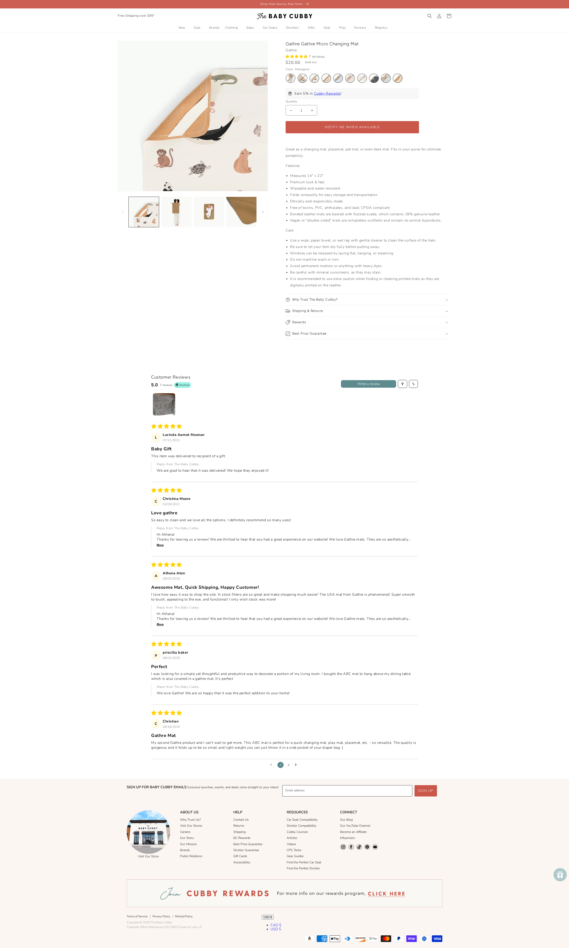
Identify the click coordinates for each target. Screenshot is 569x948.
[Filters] (402, 384)
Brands (185, 850)
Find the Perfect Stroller (303, 868)
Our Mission (188, 844)
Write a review (368, 383)
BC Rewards (241, 838)
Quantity (291, 102)
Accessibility (241, 862)
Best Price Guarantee (247, 844)
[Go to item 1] (164, 404)
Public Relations (191, 856)
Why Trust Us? (190, 820)
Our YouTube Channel (355, 826)
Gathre (291, 50)
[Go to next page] (297, 765)
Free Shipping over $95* (136, 16)
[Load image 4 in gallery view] (241, 212)
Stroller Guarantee (246, 850)
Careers (185, 832)
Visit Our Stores (191, 826)
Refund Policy (184, 916)
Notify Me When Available (352, 127)
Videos (291, 844)
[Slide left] (123, 212)
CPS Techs (294, 850)
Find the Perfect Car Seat (304, 862)
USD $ (267, 917)
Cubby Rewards (327, 93)
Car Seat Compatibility (302, 820)
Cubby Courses (297, 832)
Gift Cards (240, 856)
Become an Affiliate (353, 832)
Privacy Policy (161, 916)
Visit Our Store (148, 856)
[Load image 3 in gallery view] (209, 212)
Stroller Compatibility (301, 826)
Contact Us (241, 820)
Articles (292, 838)
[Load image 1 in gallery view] (144, 212)
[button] (430, 16)
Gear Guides (295, 856)
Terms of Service (137, 916)
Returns (238, 826)
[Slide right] (263, 212)
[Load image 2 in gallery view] (176, 212)
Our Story (187, 838)
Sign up (426, 790)
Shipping (239, 832)
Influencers (347, 838)
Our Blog (346, 820)
